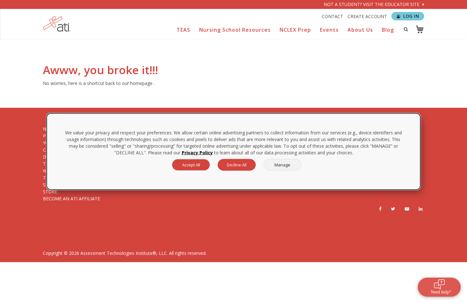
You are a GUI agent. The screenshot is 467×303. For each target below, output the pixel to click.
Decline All (237, 165)
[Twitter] (393, 208)
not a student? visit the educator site (372, 4)
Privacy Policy (197, 153)
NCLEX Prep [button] (295, 29)
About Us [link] (360, 29)
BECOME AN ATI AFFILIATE (71, 199)
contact (332, 16)
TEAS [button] (183, 29)
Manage (282, 165)
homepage (141, 83)
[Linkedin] (421, 208)
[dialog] (233, 151)
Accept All (191, 165)
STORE (50, 192)
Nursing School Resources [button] (235, 29)
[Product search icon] (405, 29)
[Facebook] (380, 208)
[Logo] (57, 24)
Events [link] (329, 29)
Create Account (367, 16)
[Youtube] (407, 208)
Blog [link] (388, 29)
